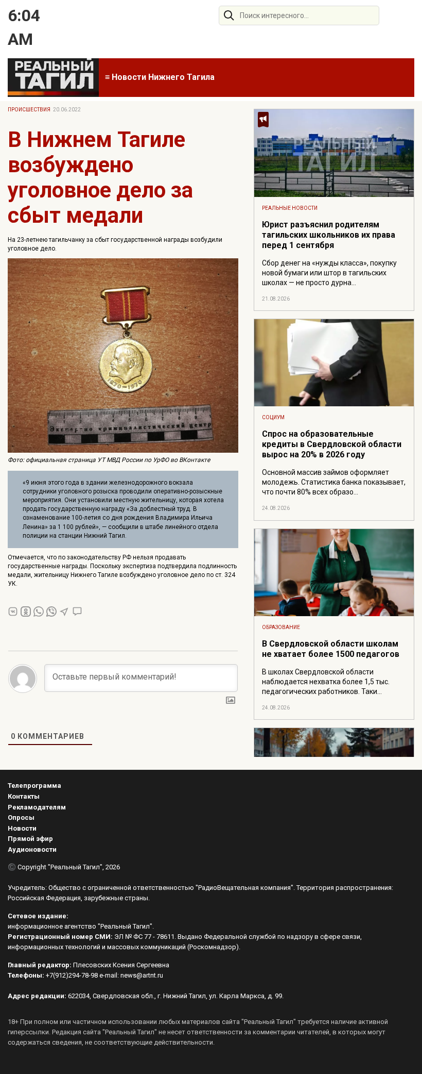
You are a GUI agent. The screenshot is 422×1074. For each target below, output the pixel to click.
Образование (281, 627)
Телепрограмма (34, 785)
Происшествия (29, 109)
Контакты (24, 796)
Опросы (21, 817)
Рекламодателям (37, 807)
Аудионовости (32, 849)
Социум (273, 417)
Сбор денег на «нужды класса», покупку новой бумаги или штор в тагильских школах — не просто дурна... (329, 273)
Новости (22, 828)
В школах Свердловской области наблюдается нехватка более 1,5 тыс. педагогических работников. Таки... (326, 682)
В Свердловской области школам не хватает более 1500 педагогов (330, 649)
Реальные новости (290, 208)
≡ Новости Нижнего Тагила (160, 77)
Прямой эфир (30, 838)
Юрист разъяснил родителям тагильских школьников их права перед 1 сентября (328, 235)
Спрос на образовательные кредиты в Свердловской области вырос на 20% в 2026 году (331, 444)
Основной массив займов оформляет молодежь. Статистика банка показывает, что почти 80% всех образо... (334, 482)
